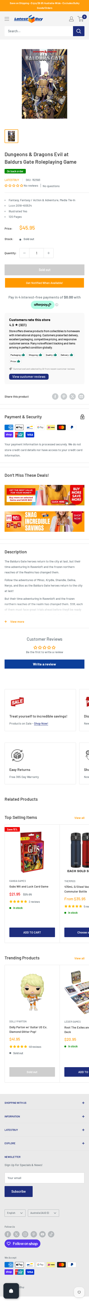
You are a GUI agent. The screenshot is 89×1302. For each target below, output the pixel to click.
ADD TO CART (32, 932)
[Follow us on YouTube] (42, 1234)
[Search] (78, 31)
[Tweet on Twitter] (72, 396)
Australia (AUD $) (39, 1212)
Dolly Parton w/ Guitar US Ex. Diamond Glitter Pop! (28, 1029)
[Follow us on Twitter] (16, 1234)
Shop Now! (41, 723)
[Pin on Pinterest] (64, 396)
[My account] (71, 18)
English (11, 1212)
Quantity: (11, 253)
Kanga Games (17, 880)
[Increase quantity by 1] (48, 253)
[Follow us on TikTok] (51, 1234)
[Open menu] (7, 19)
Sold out (44, 270)
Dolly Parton (17, 1021)
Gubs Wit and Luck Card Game (28, 886)
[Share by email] (81, 396)
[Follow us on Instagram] (25, 1234)
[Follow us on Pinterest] (34, 1234)
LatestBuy (12, 179)
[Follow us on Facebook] (8, 1234)
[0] (81, 19)
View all (79, 818)
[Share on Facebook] (55, 396)
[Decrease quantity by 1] (24, 253)
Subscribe (18, 1191)
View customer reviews (28, 377)
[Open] (11, 1291)
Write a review (44, 664)
